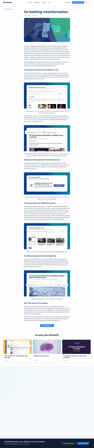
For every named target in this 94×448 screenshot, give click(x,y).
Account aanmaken (78, 2)
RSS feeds (39, 167)
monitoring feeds (35, 119)
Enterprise (37, 2)
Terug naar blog (9, 9)
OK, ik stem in (83, 443)
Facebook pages (48, 167)
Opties (30, 2)
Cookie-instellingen (68, 443)
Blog (49, 2)
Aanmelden (68, 2)
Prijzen (44, 2)
